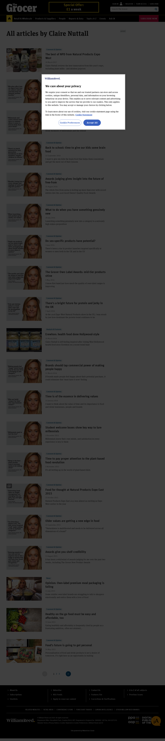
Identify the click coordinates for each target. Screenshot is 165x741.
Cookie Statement (83, 114)
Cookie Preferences (70, 122)
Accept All (92, 122)
